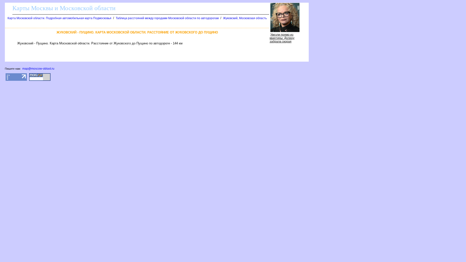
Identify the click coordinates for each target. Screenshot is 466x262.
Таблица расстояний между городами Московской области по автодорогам (167, 18)
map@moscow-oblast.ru (38, 68)
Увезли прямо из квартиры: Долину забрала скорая (282, 38)
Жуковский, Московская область (245, 18)
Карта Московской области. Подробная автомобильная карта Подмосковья (59, 18)
